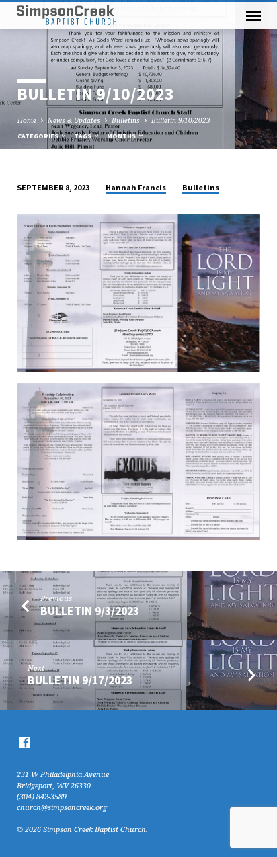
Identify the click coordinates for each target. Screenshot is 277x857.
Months (122, 136)
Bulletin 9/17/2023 (80, 680)
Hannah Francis (136, 187)
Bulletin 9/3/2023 (89, 610)
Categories (38, 136)
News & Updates (74, 120)
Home (26, 120)
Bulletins (126, 120)
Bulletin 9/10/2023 (180, 120)
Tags (83, 136)
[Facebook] (24, 742)
